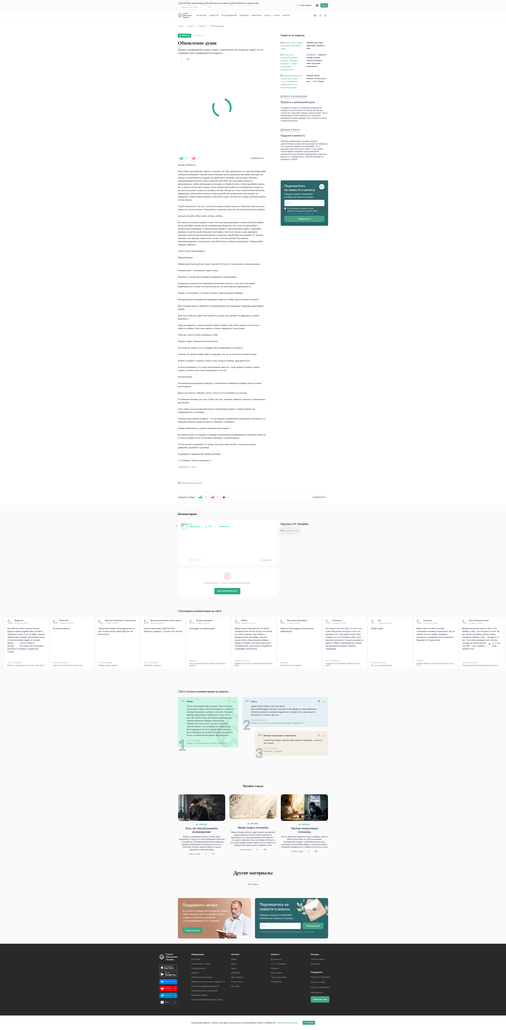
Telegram (168, 995)
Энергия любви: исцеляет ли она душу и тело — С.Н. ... (436, 664)
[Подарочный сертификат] (315, 15)
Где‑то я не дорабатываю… (382, 665)
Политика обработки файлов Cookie (206, 1000)
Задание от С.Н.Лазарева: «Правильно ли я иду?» (343, 664)
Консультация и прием (200, 964)
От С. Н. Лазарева (278, 964)
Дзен (167, 1002)
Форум (286, 15)
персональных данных (288, 1023)
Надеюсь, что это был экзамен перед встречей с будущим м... (277, 723)
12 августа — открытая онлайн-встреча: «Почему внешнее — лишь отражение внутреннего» (316, 60)
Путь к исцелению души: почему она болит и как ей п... (207, 664)
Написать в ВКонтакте (320, 987)
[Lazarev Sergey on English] (317, 5)
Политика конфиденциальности (205, 986)
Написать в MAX (318, 982)
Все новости (276, 959)
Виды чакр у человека (253, 828)
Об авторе (201, 15)
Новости (213, 15)
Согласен (310, 1023)
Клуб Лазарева (197, 3)
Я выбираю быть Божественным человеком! (480, 665)
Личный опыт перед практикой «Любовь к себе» (315, 45)
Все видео (253, 884)
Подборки (235, 973)
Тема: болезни (237, 977)
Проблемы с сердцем (152, 665)
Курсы (267, 15)
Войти (324, 5)
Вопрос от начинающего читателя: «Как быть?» (26, 665)
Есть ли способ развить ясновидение (202, 830)
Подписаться (304, 219)
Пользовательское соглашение (204, 991)
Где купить (315, 964)
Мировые (202, 824)
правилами (309, 932)
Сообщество (276, 982)
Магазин (244, 15)
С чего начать (305, 5)
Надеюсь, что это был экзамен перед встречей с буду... (254, 664)
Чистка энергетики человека (304, 830)
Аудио (233, 968)
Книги (276, 15)
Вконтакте (169, 981)
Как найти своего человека (291, 665)
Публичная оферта (199, 995)
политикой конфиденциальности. (300, 213)
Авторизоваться (227, 591)
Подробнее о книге (187, 467)
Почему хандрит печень (107, 665)
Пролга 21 (194, 527)
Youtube (168, 988)
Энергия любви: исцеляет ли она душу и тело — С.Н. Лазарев (316, 78)
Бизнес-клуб (250, 3)
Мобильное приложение (201, 977)
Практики (256, 15)
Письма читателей (279, 977)
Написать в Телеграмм (320, 977)
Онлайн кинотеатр (224, 3)
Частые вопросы (318, 959)
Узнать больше (192, 930)
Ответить (266, 560)
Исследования (229, 15)
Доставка (235, 986)
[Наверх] (501, 1002)
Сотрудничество (198, 968)
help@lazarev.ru (317, 993)
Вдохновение (276, 973)
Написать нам (320, 999)
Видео (234, 959)
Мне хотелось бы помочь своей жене (67, 665)
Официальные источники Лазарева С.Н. (208, 982)
